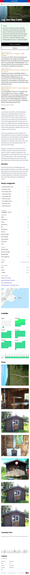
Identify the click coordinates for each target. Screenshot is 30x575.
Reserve (15, 48)
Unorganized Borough (13, 17)
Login (27, 4)
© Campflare (3, 573)
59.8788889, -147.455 (6, 212)
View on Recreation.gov (6, 282)
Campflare (4, 556)
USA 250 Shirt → (15, 1)
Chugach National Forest (6, 52)
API (2, 569)
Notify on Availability (15, 44)
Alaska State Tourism (6, 278)
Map (4, 4)
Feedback (11, 567)
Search (20, 4)
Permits (8, 4)
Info (12, 4)
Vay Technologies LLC (12, 573)
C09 (2, 358)
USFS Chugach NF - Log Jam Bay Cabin (9, 285)
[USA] (27, 573)
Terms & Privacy (21, 573)
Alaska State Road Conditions (8, 280)
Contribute (16, 4)
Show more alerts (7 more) (7, 105)
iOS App (3, 567)
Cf (1, 4)
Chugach (3, 17)
